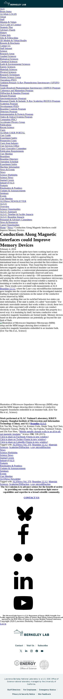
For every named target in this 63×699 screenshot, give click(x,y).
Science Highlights (8, 452)
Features (4, 463)
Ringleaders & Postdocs (11, 465)
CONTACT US (31, 497)
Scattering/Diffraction (19, 447)
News (2, 450)
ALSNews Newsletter (10, 479)
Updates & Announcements (12, 468)
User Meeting (6, 476)
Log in (3, 624)
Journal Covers (7, 458)
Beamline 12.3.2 (7, 288)
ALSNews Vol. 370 (22, 444)
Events (3, 473)
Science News (6, 455)
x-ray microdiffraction (40, 447)
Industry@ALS (7, 460)
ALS (2, 9)
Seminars (4, 471)
